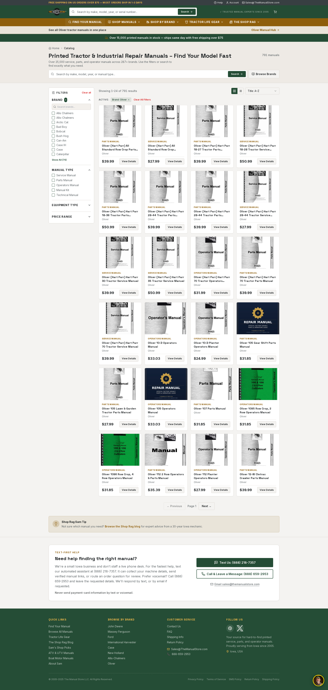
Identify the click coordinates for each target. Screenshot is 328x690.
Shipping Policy (270, 679)
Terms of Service (216, 679)
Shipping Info (175, 637)
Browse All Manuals (61, 631)
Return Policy (175, 642)
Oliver (111, 663)
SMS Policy (235, 679)
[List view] (240, 91)
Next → (206, 506)
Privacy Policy (195, 679)
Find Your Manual (87, 22)
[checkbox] (53, 113)
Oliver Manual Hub (263, 30)
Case (111, 647)
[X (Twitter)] (240, 628)
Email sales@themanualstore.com (236, 584)
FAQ (169, 631)
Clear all (86, 92)
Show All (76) (59, 159)
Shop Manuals (124, 22)
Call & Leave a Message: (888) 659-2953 (237, 574)
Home (55, 48)
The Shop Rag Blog (61, 642)
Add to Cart (122, 121)
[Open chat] (318, 680)
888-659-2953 (181, 654)
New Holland (116, 652)
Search (185, 11)
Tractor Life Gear (204, 22)
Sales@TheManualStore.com (262, 2)
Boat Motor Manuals (61, 658)
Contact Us (174, 626)
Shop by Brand (163, 22)
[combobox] (133, 12)
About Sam (55, 663)
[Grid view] (234, 91)
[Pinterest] (230, 628)
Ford (111, 637)
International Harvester (122, 642)
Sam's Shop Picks (60, 647)
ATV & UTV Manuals (61, 652)
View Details (129, 161)
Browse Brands (266, 74)
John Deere (115, 626)
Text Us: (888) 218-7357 (237, 562)
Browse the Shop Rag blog (122, 526)
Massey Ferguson (119, 631)
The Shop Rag (245, 22)
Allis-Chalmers (116, 658)
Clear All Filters (142, 99)
